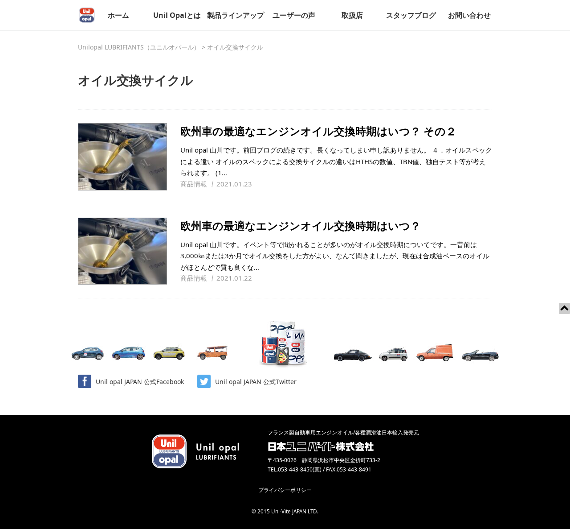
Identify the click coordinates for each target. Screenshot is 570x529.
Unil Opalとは (177, 15)
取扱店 (352, 15)
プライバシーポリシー (285, 490)
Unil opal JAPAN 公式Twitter (256, 381)
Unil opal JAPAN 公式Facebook (140, 381)
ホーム (118, 15)
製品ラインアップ (235, 15)
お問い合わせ (469, 15)
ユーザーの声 (294, 15)
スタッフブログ (411, 15)
